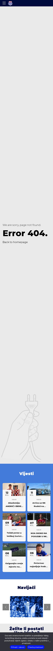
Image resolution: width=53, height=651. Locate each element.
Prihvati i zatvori (18, 647)
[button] (6, 607)
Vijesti (14, 499)
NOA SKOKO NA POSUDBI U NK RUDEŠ (39, 536)
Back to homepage (15, 242)
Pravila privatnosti (35, 647)
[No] (49, 641)
